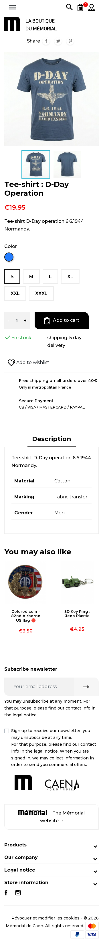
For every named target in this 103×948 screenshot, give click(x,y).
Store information (26, 882)
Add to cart (65, 320)
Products (15, 845)
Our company (21, 857)
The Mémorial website (62, 816)
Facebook (6, 892)
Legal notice (19, 870)
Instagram (18, 892)
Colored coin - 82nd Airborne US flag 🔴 (25, 615)
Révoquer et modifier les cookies (45, 918)
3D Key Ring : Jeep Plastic (77, 613)
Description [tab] (51, 439)
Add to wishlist (32, 362)
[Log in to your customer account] (91, 7)
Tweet (58, 41)
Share (46, 41)
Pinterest (70, 41)
